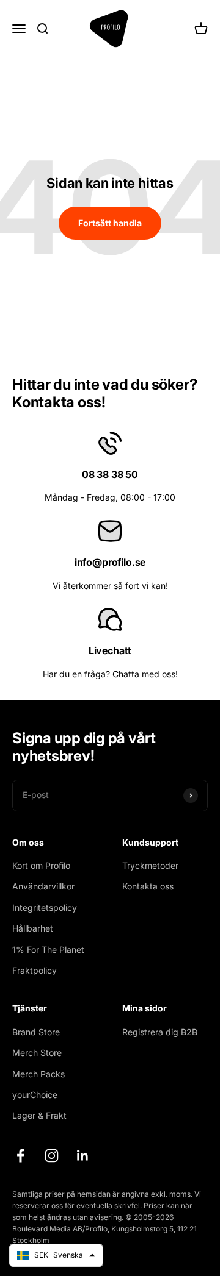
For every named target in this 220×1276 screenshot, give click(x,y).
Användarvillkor (43, 886)
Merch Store (37, 1052)
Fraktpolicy (34, 970)
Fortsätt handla (110, 223)
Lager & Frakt (39, 1115)
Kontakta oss (148, 886)
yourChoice (34, 1094)
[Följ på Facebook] (20, 1155)
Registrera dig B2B (159, 1032)
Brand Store (36, 1032)
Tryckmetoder (150, 865)
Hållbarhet (32, 928)
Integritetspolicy (44, 907)
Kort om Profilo (41, 865)
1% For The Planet (48, 949)
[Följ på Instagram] (51, 1155)
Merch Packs (38, 1074)
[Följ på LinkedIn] (83, 1155)
